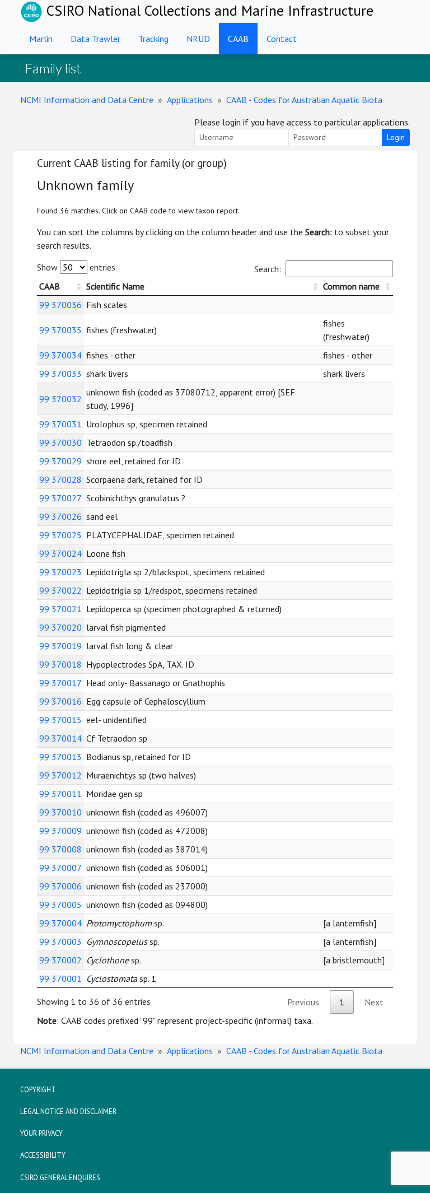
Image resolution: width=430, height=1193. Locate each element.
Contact (282, 38)
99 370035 (60, 329)
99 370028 (60, 479)
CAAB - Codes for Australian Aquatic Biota (304, 99)
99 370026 (60, 516)
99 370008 (60, 849)
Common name (351, 286)
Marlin (41, 38)
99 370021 (60, 608)
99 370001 (60, 978)
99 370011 (60, 793)
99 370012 (60, 775)
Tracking (153, 38)
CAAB (238, 38)
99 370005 (60, 904)
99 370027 (60, 498)
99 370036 (60, 304)
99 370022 (60, 590)
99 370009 (60, 830)
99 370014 (60, 738)
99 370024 (60, 553)
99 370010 (60, 812)
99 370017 (60, 682)
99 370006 (60, 886)
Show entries (76, 267)
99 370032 (60, 398)
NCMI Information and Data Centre (86, 99)
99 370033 (60, 373)
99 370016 (60, 701)
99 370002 (60, 960)
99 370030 (60, 442)
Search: (267, 268)
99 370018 (60, 664)
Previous (303, 1002)
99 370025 (60, 534)
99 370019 (60, 645)
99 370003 (60, 941)
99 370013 (60, 756)
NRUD (198, 38)
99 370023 (60, 571)
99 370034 (60, 355)
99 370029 (60, 461)
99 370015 (60, 719)
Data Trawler (95, 38)
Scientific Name (115, 286)
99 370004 (60, 923)
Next (374, 1002)
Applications (190, 99)
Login (396, 137)
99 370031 (60, 424)
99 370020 (60, 627)
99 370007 (60, 867)
